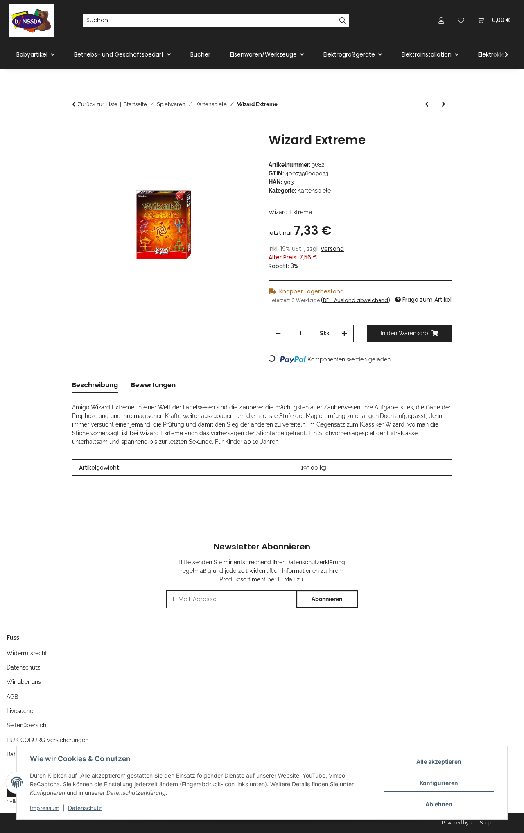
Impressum (44, 807)
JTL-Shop (480, 823)
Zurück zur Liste (97, 104)
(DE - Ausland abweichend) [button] (355, 300)
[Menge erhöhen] (344, 333)
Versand (332, 249)
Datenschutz (85, 807)
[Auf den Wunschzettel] (238, 148)
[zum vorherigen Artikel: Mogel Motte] (426, 104)
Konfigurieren (439, 782)
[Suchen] (343, 20)
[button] (441, 20)
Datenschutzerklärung (315, 562)
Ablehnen (438, 804)
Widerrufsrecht (27, 653)
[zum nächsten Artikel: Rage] (443, 104)
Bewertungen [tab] (153, 385)
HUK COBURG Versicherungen (47, 740)
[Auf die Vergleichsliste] (217, 148)
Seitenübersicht (27, 725)
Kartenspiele (314, 190)
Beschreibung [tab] (95, 385)
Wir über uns (24, 682)
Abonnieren (327, 599)
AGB (12, 696)
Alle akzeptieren (438, 761)
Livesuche (20, 711)
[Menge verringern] (278, 333)
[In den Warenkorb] (78, 128)
